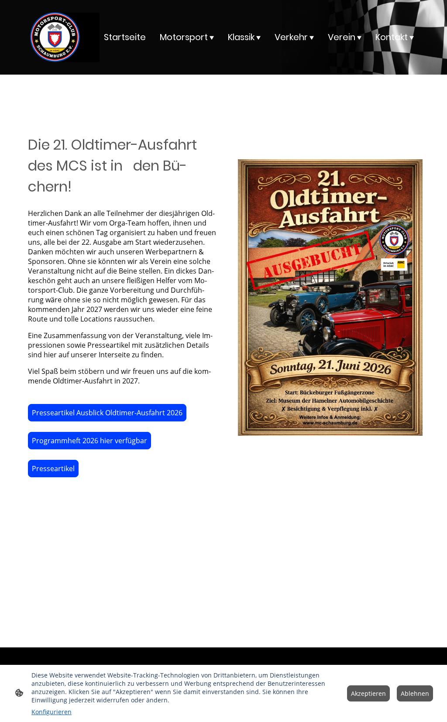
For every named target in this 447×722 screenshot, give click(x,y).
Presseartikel (53, 468)
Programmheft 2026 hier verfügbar (89, 440)
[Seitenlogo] (54, 37)
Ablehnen (415, 693)
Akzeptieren (368, 693)
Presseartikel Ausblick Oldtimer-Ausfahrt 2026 (107, 412)
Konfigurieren (51, 712)
